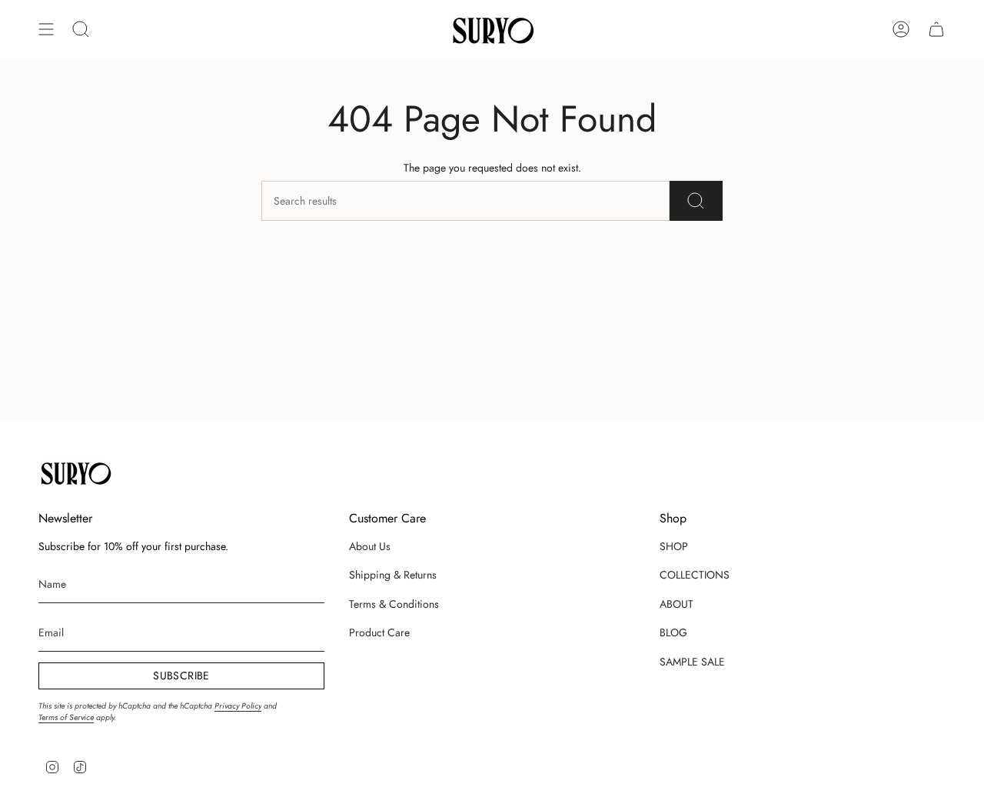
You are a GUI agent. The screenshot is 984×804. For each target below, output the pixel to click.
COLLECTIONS (695, 574)
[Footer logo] (74, 472)
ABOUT (676, 604)
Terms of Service (66, 717)
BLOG (673, 632)
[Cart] (936, 29)
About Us (370, 546)
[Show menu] (46, 29)
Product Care (379, 632)
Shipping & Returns (393, 574)
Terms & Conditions (394, 604)
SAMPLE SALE (692, 661)
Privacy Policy (237, 706)
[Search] (696, 201)
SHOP (674, 546)
